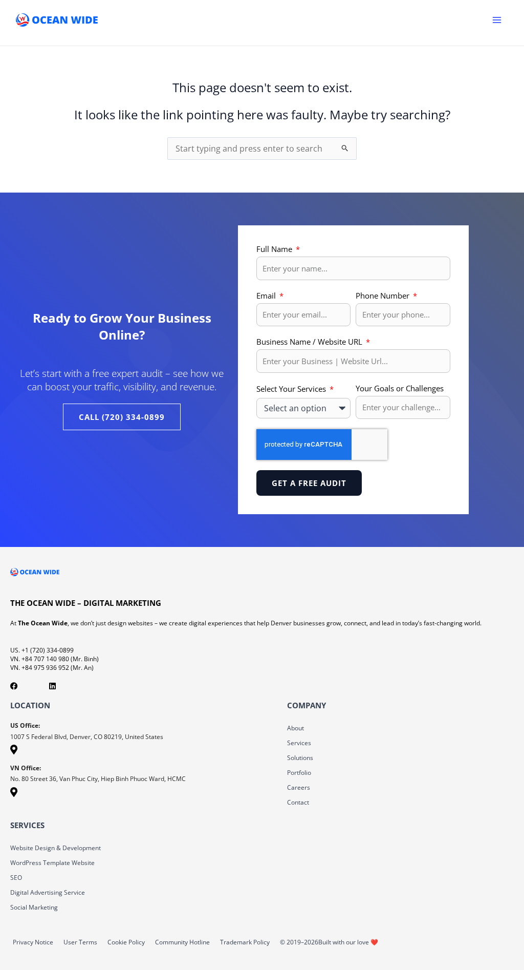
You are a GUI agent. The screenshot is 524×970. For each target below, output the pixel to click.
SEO (16, 877)
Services (299, 743)
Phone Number (383, 295)
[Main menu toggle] (497, 20)
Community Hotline (182, 942)
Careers (298, 787)
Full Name (275, 249)
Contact (298, 802)
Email (267, 295)
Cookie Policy (126, 942)
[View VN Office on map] (13, 793)
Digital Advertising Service (47, 892)
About (295, 728)
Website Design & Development (55, 848)
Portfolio (299, 772)
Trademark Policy (245, 942)
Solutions (300, 757)
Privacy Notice (33, 942)
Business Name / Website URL (310, 341)
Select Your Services (292, 389)
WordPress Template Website (52, 862)
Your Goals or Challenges (400, 388)
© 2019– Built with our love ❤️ (329, 942)
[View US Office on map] (13, 751)
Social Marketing (34, 907)
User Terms (80, 942)
